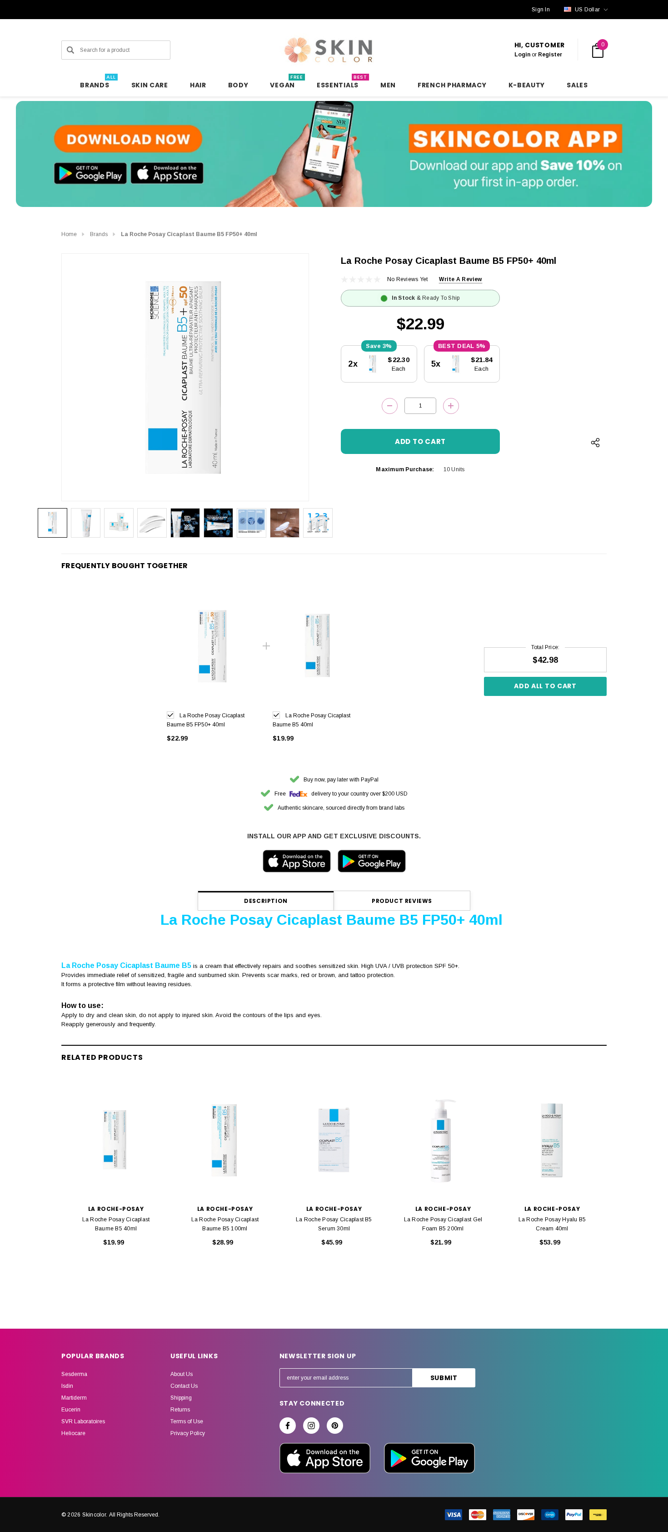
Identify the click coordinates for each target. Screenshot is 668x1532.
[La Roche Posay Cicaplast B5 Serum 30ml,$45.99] (334, 1139)
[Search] (70, 50)
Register (550, 54)
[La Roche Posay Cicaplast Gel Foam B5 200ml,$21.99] (443, 1139)
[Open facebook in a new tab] (287, 1425)
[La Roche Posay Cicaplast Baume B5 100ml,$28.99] (225, 1139)
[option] (213, 669)
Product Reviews (402, 901)
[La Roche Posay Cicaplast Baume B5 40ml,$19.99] (116, 1139)
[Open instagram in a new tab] (311, 1425)
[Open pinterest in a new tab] (335, 1425)
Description (266, 901)
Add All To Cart (545, 685)
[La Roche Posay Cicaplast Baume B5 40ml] (319, 646)
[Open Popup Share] (595, 442)
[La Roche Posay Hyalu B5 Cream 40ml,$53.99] (552, 1139)
